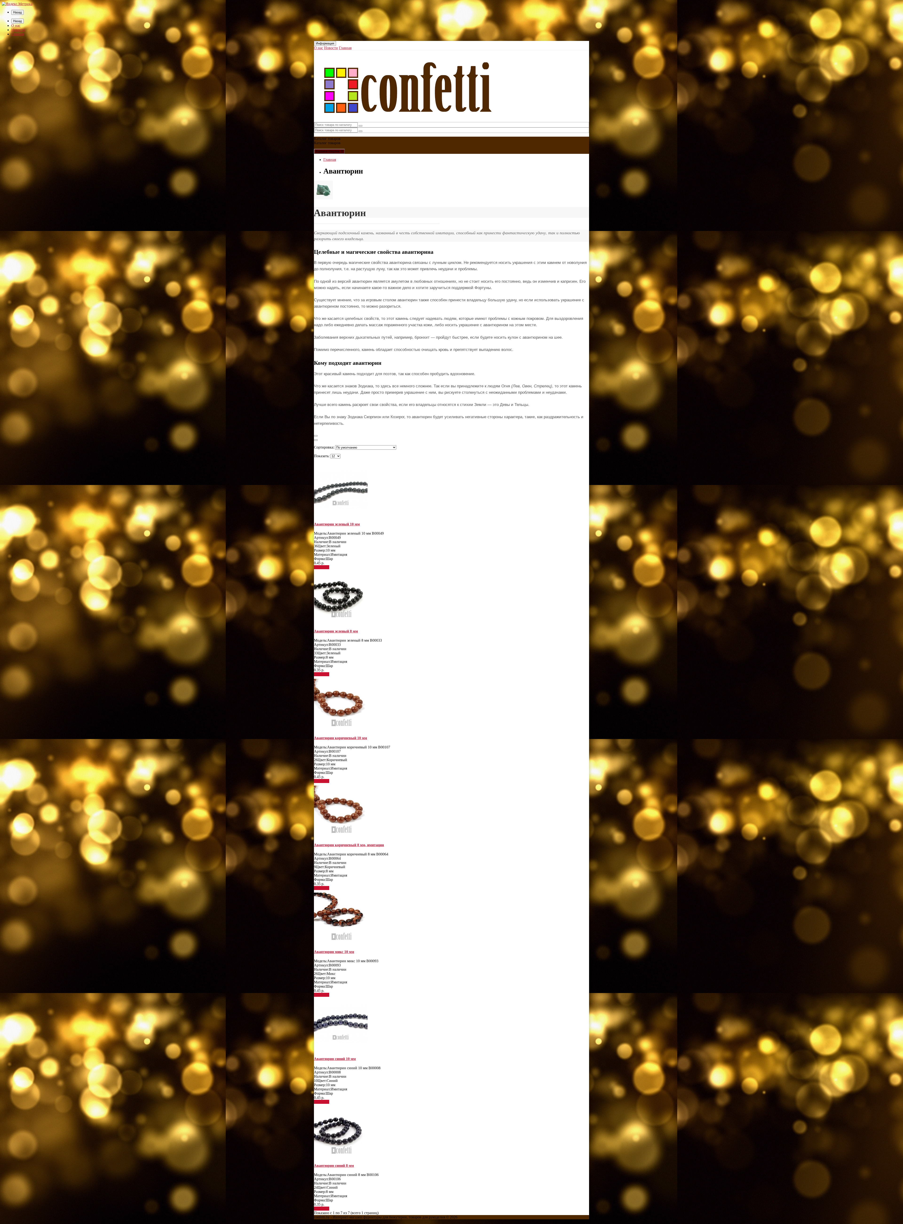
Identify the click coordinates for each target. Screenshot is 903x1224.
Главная (17, 34)
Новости (18, 30)
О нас (15, 26)
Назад (17, 12)
